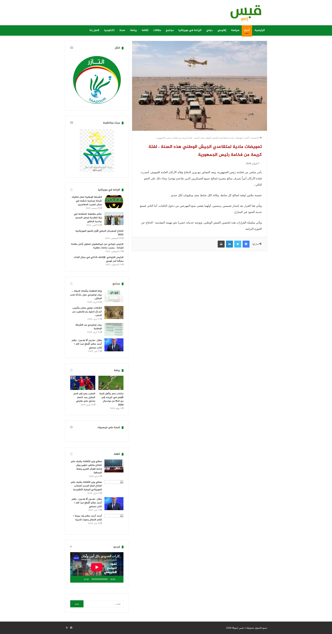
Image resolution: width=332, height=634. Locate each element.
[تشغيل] (119, 579)
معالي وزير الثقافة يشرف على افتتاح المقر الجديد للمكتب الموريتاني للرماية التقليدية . (86, 486)
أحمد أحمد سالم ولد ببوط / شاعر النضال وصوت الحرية (87, 518)
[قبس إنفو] (243, 14)
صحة (122, 30)
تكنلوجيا (109, 30)
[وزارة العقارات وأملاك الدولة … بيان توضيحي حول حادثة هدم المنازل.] (113, 295)
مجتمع (170, 30)
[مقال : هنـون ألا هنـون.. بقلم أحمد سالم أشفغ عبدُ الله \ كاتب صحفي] (113, 344)
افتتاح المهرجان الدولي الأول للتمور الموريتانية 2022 (99, 233)
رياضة (133, 30)
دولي (209, 30)
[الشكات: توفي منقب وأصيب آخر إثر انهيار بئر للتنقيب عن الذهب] (113, 312)
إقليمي (222, 30)
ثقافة (145, 30)
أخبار (247, 30)
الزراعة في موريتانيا (189, 30)
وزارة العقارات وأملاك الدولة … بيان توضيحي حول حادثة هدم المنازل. (86, 294)
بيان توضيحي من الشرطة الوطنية (88, 327)
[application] (96, 567)
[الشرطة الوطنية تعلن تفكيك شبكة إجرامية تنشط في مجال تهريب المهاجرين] (113, 201)
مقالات (157, 30)
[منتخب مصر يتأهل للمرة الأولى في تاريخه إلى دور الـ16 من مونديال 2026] (110, 383)
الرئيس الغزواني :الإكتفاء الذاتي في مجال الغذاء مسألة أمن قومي (98, 259)
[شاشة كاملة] (74, 579)
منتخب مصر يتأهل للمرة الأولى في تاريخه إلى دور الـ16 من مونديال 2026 (111, 399)
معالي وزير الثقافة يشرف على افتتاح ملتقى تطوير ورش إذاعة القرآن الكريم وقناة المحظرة (86, 467)
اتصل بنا (94, 30)
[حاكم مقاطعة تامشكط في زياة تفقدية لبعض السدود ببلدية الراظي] (113, 218)
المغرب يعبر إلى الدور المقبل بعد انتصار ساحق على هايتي (84, 397)
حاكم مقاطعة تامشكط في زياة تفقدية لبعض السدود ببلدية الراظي (88, 218)
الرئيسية (260, 30)
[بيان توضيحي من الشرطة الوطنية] (113, 329)
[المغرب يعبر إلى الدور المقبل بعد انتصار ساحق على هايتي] (82, 383)
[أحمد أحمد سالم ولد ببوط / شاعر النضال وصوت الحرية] (113, 521)
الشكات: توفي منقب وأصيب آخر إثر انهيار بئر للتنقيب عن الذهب (87, 311)
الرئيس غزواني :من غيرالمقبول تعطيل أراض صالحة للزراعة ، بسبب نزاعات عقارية (97, 246)
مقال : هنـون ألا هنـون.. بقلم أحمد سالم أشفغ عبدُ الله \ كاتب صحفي (87, 344)
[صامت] (80, 579)
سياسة (235, 30)
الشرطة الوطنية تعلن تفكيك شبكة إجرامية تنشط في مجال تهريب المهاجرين (87, 201)
